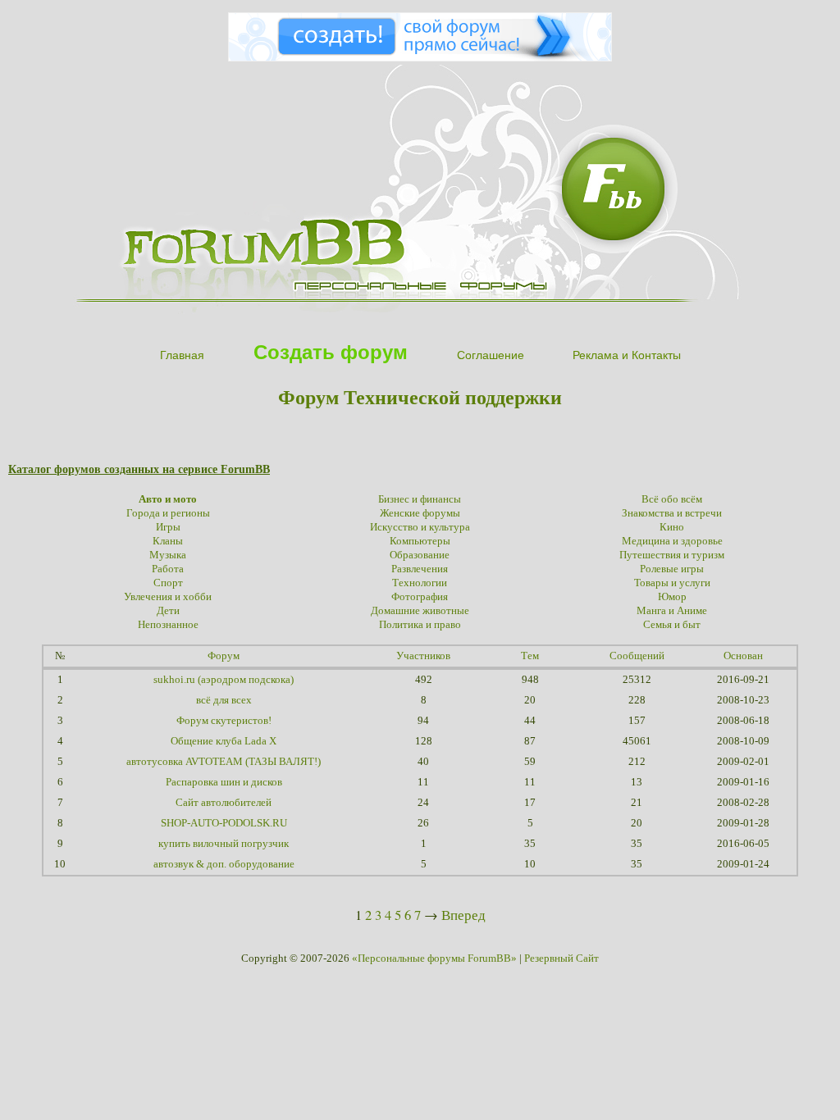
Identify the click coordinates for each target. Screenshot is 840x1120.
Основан (743, 656)
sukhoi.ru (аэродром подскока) (223, 679)
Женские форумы (420, 513)
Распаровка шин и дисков (224, 782)
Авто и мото (168, 499)
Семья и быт (672, 625)
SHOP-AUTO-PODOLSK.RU (224, 823)
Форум (224, 656)
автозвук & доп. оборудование (223, 864)
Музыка (167, 555)
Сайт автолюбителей (224, 802)
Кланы (168, 541)
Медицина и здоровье (672, 541)
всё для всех (224, 700)
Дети (168, 611)
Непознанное (168, 625)
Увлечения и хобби (168, 597)
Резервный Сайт (561, 958)
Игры (168, 527)
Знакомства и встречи (672, 513)
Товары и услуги (672, 583)
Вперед (463, 914)
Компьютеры (420, 541)
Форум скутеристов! (224, 720)
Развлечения (419, 569)
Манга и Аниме (672, 611)
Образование (420, 555)
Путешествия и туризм (671, 555)
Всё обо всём (671, 499)
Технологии (419, 583)
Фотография (419, 597)
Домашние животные (420, 611)
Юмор (672, 597)
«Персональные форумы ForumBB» (434, 958)
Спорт (168, 583)
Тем (530, 656)
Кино (672, 527)
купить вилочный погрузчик (223, 843)
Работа (168, 569)
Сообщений (636, 656)
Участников (423, 656)
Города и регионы (168, 513)
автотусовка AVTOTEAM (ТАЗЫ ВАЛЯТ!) (223, 761)
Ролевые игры (672, 569)
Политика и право (420, 625)
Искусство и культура (420, 527)
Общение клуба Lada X (223, 741)
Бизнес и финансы (419, 499)
